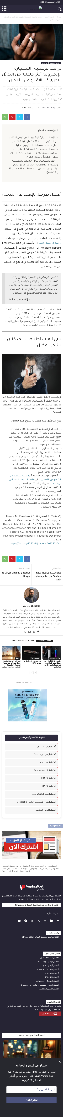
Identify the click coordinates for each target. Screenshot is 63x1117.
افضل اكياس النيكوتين (49, 989)
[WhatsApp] (5, 117)
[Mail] (29, 632)
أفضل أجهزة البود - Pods (45, 755)
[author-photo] (31, 595)
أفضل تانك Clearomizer (44, 770)
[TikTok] (32, 922)
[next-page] (35, 672)
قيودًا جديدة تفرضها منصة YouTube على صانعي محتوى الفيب (47, 576)
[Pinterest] (12, 117)
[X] (25, 632)
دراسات (44, 63)
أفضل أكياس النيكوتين (45, 810)
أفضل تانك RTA (49, 786)
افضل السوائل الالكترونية (47, 981)
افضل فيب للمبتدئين (49, 958)
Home (59, 17)
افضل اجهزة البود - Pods (48, 962)
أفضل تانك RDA (48, 778)
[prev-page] (31, 672)
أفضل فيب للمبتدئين (46, 747)
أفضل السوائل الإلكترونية (44, 794)
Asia (17, 658)
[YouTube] (20, 922)
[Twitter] (19, 117)
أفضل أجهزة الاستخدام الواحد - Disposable (36, 802)
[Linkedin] (51, 922)
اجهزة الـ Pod (35, 658)
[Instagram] (33, 632)
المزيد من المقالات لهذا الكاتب (23, 641)
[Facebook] (27, 117)
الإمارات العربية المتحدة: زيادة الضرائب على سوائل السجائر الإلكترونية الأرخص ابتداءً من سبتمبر (11, 664)
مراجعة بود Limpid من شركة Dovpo (16, 575)
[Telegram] (26, 922)
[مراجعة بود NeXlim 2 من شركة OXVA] (31, 653)
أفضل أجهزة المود (47, 762)
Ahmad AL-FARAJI (47, 107)
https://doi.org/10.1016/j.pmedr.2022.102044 (35, 544)
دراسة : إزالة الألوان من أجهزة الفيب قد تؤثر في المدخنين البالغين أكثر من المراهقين (52, 664)
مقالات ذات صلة (45, 641)
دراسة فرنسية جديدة (49, 243)
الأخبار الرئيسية (49, 17)
